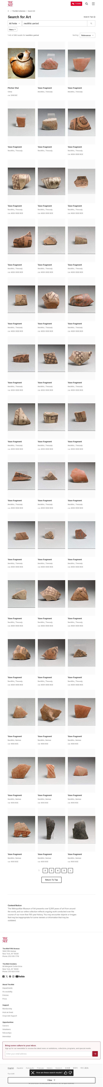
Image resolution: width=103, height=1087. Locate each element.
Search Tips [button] (88, 17)
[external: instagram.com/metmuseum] (13, 976)
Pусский (11, 1074)
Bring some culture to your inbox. (20, 1045)
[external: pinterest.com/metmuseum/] (10, 976)
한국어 (75, 1068)
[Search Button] (87, 4)
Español (20, 1068)
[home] (9, 11)
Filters (11, 30)
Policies (6, 995)
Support (6, 1005)
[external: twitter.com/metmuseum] (7, 976)
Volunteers (7, 1029)
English (11, 1068)
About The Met (8, 984)
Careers (6, 1026)
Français (40, 1068)
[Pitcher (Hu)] (21, 63)
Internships (7, 1036)
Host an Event (8, 1012)
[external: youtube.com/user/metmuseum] (20, 976)
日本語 (67, 1068)
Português (30, 1068)
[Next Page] (70, 870)
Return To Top (51, 880)
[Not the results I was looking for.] (70, 1073)
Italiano (50, 1068)
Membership (7, 1009)
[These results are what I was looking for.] (66, 1073)
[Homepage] (10, 3)
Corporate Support (10, 1016)
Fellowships (7, 1033)
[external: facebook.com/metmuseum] (4, 976)
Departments (7, 988)
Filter (50, 1080)
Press (5, 999)
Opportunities (8, 1022)
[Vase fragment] (51, 63)
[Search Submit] (91, 23)
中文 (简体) (85, 1068)
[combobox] (54, 23)
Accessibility (7, 992)
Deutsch (59, 1068)
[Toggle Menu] (93, 4)
